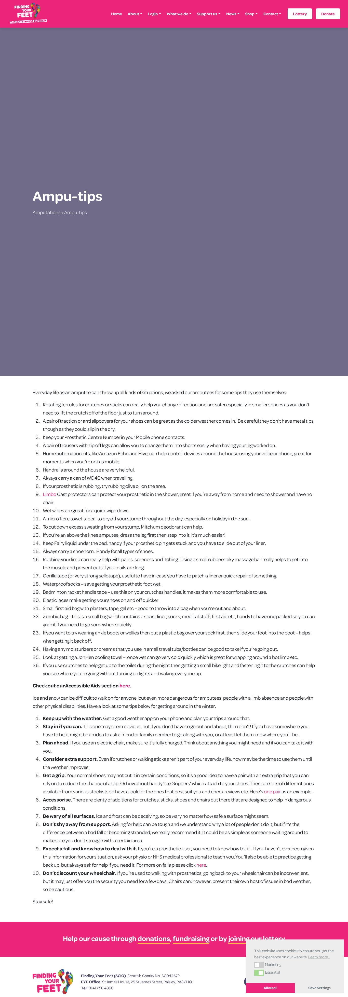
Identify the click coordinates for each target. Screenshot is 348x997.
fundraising (191, 938)
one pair (272, 791)
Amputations (47, 212)
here (124, 685)
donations (154, 938)
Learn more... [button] (319, 957)
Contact (270, 14)
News (231, 14)
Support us (207, 14)
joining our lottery (256, 938)
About (133, 14)
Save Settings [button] (319, 987)
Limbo (50, 494)
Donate (328, 14)
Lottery (300, 14)
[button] (259, 965)
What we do (177, 14)
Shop (250, 14)
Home (116, 14)
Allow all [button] (270, 987)
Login (153, 14)
